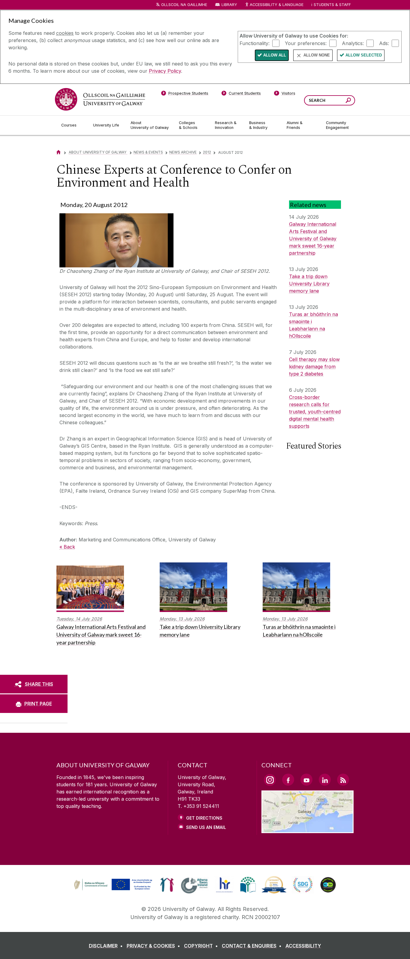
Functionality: (255, 43)
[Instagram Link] (270, 780)
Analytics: (353, 43)
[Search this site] (348, 101)
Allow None (316, 55)
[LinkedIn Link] (325, 780)
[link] (112, 885)
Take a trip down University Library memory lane (309, 283)
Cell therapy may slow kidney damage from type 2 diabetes (314, 366)
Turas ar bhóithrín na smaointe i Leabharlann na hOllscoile (313, 325)
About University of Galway (98, 152)
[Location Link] (307, 830)
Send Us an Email (206, 827)
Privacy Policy (165, 71)
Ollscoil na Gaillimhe (184, 4)
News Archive (183, 152)
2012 (207, 152)
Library (229, 4)
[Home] (58, 152)
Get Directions (204, 817)
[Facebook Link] (288, 780)
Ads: (384, 43)
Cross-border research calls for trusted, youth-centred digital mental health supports (315, 411)
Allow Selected (363, 55)
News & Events (148, 152)
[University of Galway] (100, 99)
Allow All (274, 55)
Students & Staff (332, 4)
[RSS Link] (343, 780)
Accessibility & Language (276, 4)
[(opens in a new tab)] (113, 889)
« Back (67, 547)
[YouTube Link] (306, 780)
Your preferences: (306, 43)
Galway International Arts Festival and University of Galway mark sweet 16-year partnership (312, 238)
